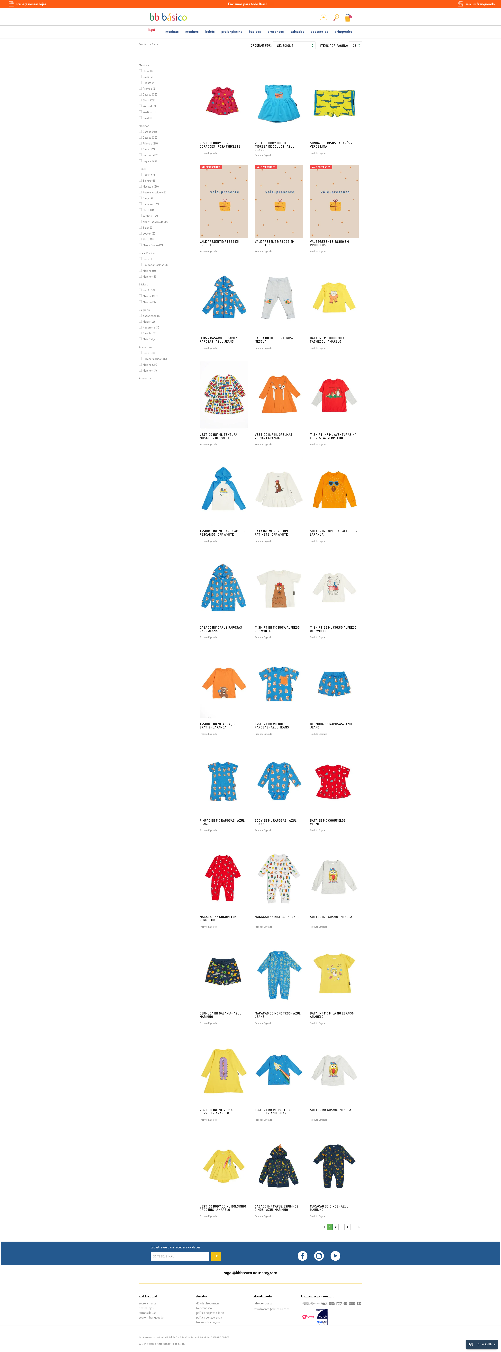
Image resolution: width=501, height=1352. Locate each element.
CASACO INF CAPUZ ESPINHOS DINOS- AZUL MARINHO (276, 1208)
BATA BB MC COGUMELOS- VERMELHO (328, 822)
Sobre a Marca (148, 1303)
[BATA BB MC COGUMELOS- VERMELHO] (334, 780)
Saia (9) (147, 227)
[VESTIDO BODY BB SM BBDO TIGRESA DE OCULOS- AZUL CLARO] (279, 103)
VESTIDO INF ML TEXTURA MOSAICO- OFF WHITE (218, 436)
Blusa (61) (148, 71)
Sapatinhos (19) (152, 316)
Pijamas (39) (150, 143)
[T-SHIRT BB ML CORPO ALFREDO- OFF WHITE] (334, 587)
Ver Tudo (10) (150, 106)
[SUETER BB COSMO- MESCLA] (334, 1069)
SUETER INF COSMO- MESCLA (331, 917)
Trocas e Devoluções (208, 1322)
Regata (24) (150, 161)
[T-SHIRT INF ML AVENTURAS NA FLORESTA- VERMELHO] (334, 394)
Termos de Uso (147, 1313)
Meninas (172, 31)
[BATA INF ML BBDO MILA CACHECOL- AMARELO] (334, 298)
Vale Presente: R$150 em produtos (329, 243)
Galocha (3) (149, 333)
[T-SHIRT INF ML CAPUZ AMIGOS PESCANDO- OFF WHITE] (224, 491)
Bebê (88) (149, 353)
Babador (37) (151, 204)
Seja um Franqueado (151, 1317)
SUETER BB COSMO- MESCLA (330, 1110)
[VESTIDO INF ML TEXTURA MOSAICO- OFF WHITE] (224, 394)
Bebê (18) (148, 259)
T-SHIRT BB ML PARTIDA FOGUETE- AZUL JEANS (273, 1111)
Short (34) (149, 210)
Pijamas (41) (150, 88)
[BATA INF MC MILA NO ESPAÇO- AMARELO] (334, 973)
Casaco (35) (150, 94)
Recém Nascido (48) (154, 192)
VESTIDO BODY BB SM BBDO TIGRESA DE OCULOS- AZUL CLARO (275, 146)
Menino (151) (150, 302)
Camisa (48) (150, 132)
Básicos (255, 31)
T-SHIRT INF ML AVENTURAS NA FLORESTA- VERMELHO (333, 436)
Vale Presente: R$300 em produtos (219, 243)
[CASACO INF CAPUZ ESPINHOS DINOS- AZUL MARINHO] (279, 1166)
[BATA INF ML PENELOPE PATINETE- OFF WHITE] (279, 491)
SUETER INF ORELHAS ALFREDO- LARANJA (333, 532)
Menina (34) (150, 364)
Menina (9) (149, 271)
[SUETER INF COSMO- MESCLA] (334, 876)
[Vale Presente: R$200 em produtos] (279, 201)
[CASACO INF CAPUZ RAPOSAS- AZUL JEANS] (224, 587)
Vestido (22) (150, 216)
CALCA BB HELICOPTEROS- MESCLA (274, 339)
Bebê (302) (150, 290)
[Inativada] (322, 1317)
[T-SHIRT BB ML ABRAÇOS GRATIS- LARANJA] (224, 683)
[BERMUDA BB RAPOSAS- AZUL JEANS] (334, 683)
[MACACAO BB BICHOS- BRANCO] (279, 876)
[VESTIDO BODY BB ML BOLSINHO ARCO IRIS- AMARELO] (224, 1166)
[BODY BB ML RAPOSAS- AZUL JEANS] (279, 780)
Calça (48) (148, 77)
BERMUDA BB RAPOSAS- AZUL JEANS (331, 725)
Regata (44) (150, 83)
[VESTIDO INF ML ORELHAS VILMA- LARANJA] (279, 394)
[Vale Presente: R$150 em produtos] (334, 201)
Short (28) (149, 100)
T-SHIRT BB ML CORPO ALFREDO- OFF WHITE (334, 629)
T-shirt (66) (150, 180)
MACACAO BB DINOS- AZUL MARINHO (329, 1208)
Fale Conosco (204, 1308)
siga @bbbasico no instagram (250, 1272)
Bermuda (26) (151, 155)
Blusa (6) (148, 239)
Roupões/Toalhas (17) (156, 265)
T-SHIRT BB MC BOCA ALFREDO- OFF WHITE (278, 629)
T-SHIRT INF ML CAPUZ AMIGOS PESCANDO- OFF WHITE (222, 532)
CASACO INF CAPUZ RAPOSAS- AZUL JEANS (222, 629)
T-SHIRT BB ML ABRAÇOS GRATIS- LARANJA (218, 725)
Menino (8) (149, 276)
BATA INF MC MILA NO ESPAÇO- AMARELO (332, 1015)
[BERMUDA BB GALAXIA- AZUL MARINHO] (224, 973)
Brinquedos (344, 31)
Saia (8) (147, 118)
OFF (152, 31)
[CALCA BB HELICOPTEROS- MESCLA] (279, 298)
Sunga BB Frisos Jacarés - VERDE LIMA (331, 144)
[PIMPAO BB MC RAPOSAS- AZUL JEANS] (224, 780)
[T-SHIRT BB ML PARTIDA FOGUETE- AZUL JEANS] (279, 1069)
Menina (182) (150, 296)
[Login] (323, 19)
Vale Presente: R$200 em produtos (275, 243)
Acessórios (319, 31)
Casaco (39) (150, 137)
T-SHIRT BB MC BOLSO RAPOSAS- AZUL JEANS (272, 725)
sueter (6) (149, 233)
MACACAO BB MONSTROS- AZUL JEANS (278, 1015)
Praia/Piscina (232, 31)
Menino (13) (150, 370)
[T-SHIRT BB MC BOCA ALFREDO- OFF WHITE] (279, 587)
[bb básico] (168, 17)
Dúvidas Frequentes (208, 1303)
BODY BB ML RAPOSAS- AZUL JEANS (276, 822)
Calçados (297, 31)
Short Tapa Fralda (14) (155, 222)
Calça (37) (149, 149)
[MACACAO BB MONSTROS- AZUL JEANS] (279, 973)
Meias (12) (149, 321)
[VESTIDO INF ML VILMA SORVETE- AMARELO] (224, 1069)
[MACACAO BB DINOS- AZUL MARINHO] (334, 1166)
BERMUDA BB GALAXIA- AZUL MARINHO (220, 1015)
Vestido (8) (149, 112)
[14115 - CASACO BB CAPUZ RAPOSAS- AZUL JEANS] (224, 298)
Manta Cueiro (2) (153, 245)
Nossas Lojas (146, 1308)
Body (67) (149, 175)
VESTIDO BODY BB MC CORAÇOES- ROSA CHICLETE (220, 144)
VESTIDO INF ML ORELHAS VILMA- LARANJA (273, 436)
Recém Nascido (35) (155, 359)
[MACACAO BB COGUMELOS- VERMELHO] (224, 876)
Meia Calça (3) (151, 339)
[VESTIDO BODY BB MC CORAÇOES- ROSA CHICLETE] (224, 103)
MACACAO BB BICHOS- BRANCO (277, 917)
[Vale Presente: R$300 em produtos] (224, 201)
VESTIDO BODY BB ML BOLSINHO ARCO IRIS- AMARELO (223, 1208)
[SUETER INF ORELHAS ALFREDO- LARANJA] (334, 491)
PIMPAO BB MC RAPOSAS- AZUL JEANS (222, 822)
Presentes (276, 31)
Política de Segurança (209, 1317)
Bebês (210, 31)
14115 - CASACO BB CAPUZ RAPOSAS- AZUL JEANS (218, 339)
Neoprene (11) (151, 327)
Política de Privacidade (210, 1313)
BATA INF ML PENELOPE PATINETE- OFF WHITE (272, 532)
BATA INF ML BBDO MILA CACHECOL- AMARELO (327, 339)
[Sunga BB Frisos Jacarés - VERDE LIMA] (334, 103)
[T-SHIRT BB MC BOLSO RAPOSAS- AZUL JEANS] (279, 683)
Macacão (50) (151, 186)
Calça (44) (148, 198)
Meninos (192, 31)
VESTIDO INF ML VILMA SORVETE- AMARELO (216, 1111)
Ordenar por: (261, 45)
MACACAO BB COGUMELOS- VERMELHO (219, 918)
